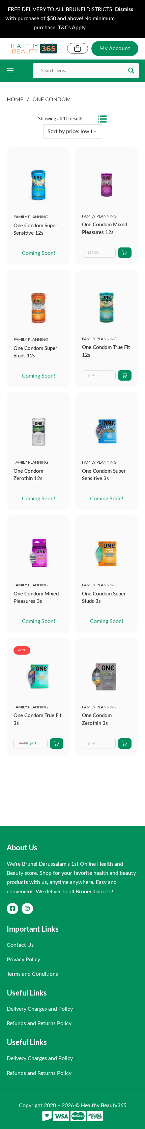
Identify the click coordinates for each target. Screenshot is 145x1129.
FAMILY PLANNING (30, 217)
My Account (114, 48)
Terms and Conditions (32, 974)
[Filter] (102, 119)
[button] (125, 252)
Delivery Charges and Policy (40, 1009)
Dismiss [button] (124, 9)
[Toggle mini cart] (77, 48)
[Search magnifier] (131, 70)
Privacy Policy (23, 959)
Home (15, 99)
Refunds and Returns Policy (39, 1023)
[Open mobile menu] (10, 70)
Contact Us (20, 945)
